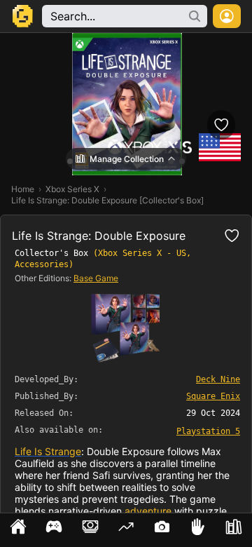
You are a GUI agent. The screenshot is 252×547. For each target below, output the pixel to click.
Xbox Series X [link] (72, 189)
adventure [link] (148, 511)
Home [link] (22, 189)
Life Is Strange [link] (48, 451)
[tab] (18, 530)
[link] (208, 430)
